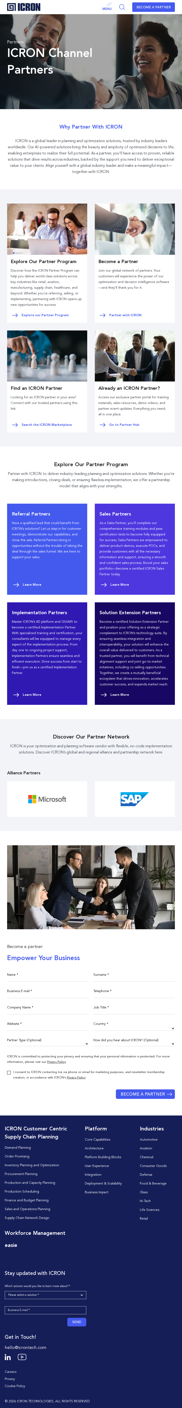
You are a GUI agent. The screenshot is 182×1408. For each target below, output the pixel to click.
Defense (146, 1174)
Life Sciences (149, 1210)
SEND (76, 1322)
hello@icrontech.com (25, 1348)
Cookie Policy (15, 1386)
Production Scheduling (22, 1191)
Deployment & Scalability (103, 1183)
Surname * (101, 974)
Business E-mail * (19, 991)
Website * (14, 1024)
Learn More (32, 584)
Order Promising (17, 1156)
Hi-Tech (145, 1201)
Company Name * (20, 1007)
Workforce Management (35, 1233)
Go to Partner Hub (124, 425)
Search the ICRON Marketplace (47, 425)
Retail (144, 1218)
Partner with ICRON (125, 315)
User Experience (97, 1166)
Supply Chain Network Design (27, 1218)
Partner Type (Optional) (24, 1040)
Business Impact (96, 1192)
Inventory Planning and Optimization (32, 1165)
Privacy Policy (56, 1062)
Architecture (94, 1148)
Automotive (149, 1139)
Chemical (146, 1157)
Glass (144, 1192)
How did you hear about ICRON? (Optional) (126, 1040)
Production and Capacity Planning (30, 1183)
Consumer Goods (153, 1166)
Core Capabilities (97, 1139)
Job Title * (101, 1007)
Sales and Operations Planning (27, 1209)
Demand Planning (18, 1147)
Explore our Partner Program (45, 315)
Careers (10, 1372)
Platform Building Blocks (103, 1157)
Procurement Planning (21, 1174)
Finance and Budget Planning (27, 1200)
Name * (12, 974)
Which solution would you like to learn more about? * (37, 1286)
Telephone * (102, 991)
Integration (93, 1174)
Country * (100, 1024)
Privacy (10, 1379)
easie (11, 1245)
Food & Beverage (153, 1183)
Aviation (146, 1148)
